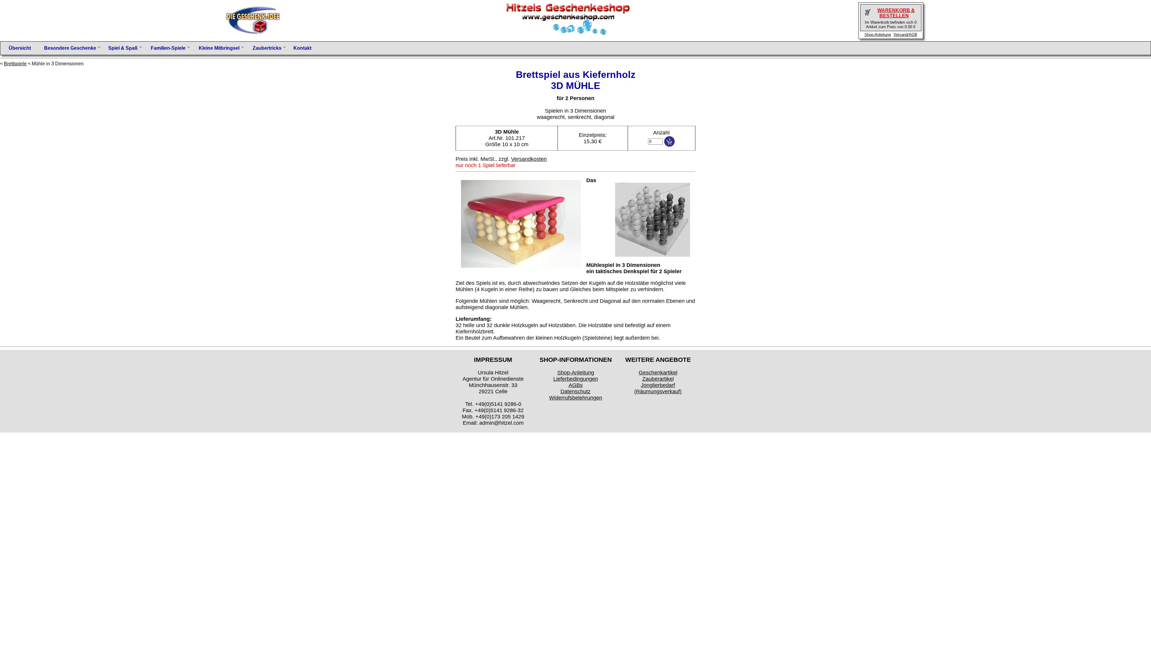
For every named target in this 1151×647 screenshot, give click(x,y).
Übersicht (20, 48)
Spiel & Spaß (123, 48)
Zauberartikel (658, 379)
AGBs (576, 385)
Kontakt (302, 48)
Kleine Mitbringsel (219, 48)
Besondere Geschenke (70, 48)
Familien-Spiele (168, 48)
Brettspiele (15, 63)
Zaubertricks (267, 48)
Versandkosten (529, 159)
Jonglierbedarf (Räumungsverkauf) (658, 388)
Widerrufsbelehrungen (575, 398)
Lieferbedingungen (575, 379)
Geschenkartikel (658, 373)
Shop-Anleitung (877, 34)
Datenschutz (575, 391)
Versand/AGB (905, 34)
